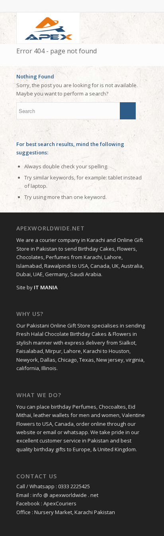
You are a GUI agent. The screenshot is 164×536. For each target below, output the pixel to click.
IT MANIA (46, 287)
